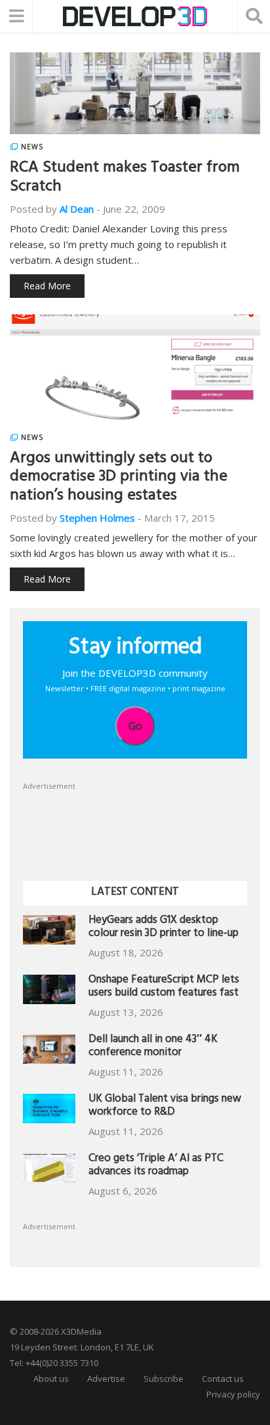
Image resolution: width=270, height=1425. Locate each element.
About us (51, 1378)
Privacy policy (233, 1394)
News (32, 146)
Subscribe (163, 1378)
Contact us (223, 1378)
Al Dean (77, 208)
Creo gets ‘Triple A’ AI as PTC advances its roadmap (155, 1166)
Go (135, 726)
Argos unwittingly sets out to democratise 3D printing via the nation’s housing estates (118, 478)
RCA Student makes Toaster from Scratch (125, 178)
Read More (47, 286)
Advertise (106, 1378)
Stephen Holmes (97, 517)
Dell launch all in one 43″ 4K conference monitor (153, 1047)
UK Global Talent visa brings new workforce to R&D (164, 1106)
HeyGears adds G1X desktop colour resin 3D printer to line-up (163, 928)
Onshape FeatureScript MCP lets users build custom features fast (163, 987)
